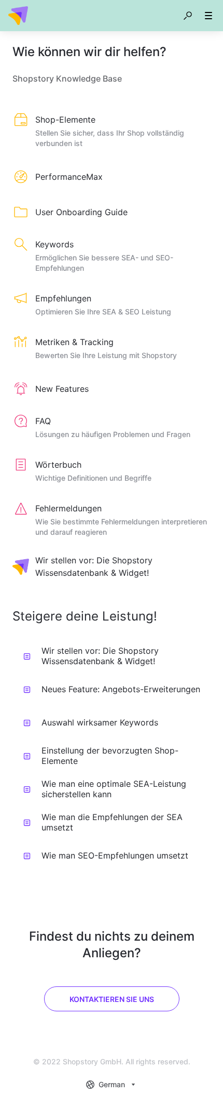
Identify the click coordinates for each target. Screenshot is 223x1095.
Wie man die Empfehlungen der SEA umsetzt (112, 822)
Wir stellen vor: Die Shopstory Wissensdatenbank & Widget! (100, 656)
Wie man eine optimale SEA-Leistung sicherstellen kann (113, 789)
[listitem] (111, 132)
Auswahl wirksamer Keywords (99, 722)
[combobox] (112, 1084)
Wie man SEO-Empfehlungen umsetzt (114, 855)
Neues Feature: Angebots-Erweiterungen (120, 689)
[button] (188, 15)
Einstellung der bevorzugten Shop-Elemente (109, 755)
